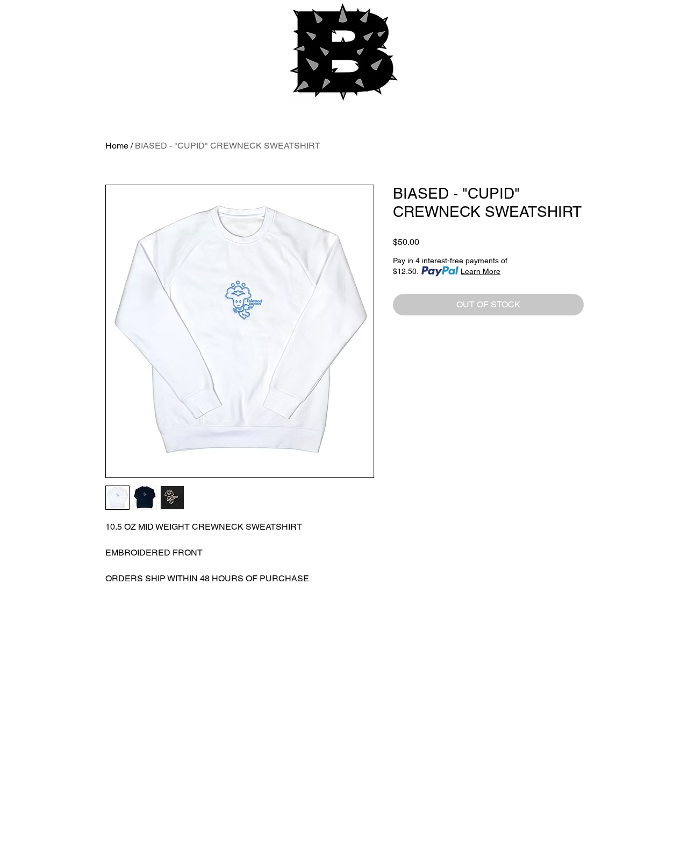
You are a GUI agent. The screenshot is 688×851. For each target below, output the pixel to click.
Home (116, 145)
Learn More (480, 271)
